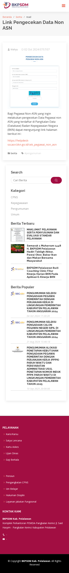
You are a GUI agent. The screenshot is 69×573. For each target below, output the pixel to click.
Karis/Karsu (12, 434)
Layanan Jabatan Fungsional (21, 501)
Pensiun (10, 476)
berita (19, 17)
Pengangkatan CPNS (17, 482)
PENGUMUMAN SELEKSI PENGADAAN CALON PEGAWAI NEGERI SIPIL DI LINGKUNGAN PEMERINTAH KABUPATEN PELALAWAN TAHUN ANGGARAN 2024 (44, 329)
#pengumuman (32, 153)
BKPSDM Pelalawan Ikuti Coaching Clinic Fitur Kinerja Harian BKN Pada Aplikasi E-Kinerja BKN (42, 272)
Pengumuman (20, 209)
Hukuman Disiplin (15, 495)
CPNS (14, 197)
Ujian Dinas (12, 453)
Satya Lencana (14, 440)
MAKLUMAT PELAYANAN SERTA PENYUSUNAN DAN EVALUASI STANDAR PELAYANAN (43, 234)
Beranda (7, 17)
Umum (15, 214)
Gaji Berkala (12, 460)
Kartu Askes (12, 447)
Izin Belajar (12, 489)
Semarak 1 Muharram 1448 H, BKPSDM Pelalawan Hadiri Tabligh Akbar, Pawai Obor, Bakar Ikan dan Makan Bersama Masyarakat (44, 253)
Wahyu (14, 49)
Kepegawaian (19, 203)
